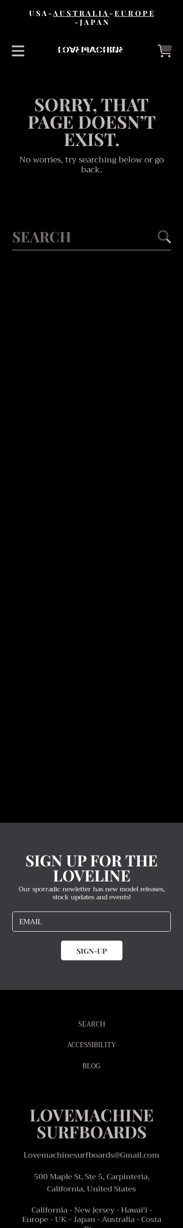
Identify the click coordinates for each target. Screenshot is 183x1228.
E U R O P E (134, 13)
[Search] (164, 236)
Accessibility (91, 1045)
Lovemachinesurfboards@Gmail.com (91, 1155)
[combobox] (91, 236)
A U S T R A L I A (81, 13)
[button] (18, 50)
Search (91, 1024)
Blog (91, 1066)
